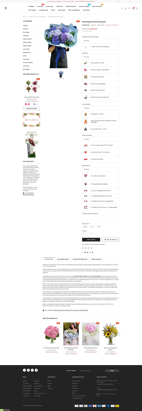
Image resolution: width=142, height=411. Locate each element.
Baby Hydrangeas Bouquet (91, 348)
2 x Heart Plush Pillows (97, 159)
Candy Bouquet (27, 39)
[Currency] (137, 8)
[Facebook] (82, 252)
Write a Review (100, 25)
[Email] (85, 252)
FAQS (49, 381)
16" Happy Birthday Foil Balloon (99, 184)
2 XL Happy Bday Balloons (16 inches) (101, 196)
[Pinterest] (92, 252)
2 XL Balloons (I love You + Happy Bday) (102, 201)
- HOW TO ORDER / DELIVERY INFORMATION (84, 1)
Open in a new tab (24, 370)
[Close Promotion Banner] (118, 1)
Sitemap (50, 388)
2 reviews (93, 25)
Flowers (25, 25)
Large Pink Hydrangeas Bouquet (51, 348)
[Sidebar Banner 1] (31, 120)
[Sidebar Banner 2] (31, 144)
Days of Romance (28, 62)
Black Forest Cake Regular (98, 84)
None (87, 41)
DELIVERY (74, 386)
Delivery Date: (85, 223)
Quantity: (84, 231)
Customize (26, 66)
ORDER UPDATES (96, 259)
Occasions (26, 32)
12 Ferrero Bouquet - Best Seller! (100, 70)
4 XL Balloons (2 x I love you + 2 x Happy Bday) (104, 207)
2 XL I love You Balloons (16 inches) (101, 191)
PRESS (73, 393)
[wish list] (129, 8)
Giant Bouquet (27, 45)
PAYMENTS (75, 388)
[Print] (87, 252)
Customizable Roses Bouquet (31, 97)
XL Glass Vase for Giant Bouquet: (90, 37)
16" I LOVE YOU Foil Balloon (98, 176)
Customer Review (63, 259)
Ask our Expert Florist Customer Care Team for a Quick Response (71, 310)
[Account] (125, 8)
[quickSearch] (122, 8)
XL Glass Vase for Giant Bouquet (100, 46)
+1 (37, 104)
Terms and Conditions (78, 396)
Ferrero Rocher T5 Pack (97, 63)
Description (49, 259)
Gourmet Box (27, 52)
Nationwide (26, 69)
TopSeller (26, 35)
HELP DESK (75, 383)
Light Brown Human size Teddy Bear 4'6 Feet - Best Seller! (104, 121)
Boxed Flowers (27, 42)
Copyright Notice (77, 398)
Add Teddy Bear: (86, 104)
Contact (50, 383)
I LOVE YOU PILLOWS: (87, 135)
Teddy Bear (26, 59)
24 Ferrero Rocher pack (97, 77)
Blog (49, 386)
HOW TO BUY (76, 381)
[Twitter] (90, 252)
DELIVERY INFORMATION (80, 259)
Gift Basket (26, 49)
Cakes (24, 56)
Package (25, 29)
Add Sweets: (85, 53)
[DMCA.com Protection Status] (5, 410)
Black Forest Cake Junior (98, 90)
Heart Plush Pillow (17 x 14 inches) (100, 152)
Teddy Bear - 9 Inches (97, 114)
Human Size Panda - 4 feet (99, 129)
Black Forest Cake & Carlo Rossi (100, 97)
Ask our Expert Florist (28, 194)
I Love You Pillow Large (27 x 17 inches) (102, 145)
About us (74, 391)
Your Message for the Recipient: (90, 213)
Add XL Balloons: (86, 165)
